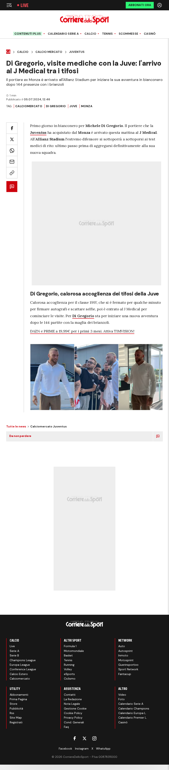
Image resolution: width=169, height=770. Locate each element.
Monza (86, 106)
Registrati (16, 722)
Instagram (82, 748)
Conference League (23, 669)
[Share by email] (11, 161)
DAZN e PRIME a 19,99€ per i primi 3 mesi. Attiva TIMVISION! (82, 331)
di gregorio (56, 106)
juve (73, 106)
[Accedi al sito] (160, 5)
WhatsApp (103, 748)
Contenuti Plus (27, 34)
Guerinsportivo (128, 665)
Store (13, 704)
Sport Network (128, 669)
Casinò (150, 34)
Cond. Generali (74, 722)
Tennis (107, 34)
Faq (66, 727)
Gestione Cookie (75, 708)
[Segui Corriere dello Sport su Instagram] (94, 738)
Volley (68, 669)
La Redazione (73, 699)
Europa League (20, 665)
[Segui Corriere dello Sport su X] (84, 738)
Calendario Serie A (63, 34)
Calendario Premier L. (132, 717)
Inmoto (123, 655)
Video (122, 694)
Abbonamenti (19, 694)
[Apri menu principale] (9, 5)
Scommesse (128, 34)
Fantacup (124, 674)
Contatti (69, 694)
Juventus (76, 52)
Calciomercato (28, 106)
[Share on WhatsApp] (11, 150)
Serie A (14, 651)
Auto (121, 646)
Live (24, 5)
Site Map (16, 717)
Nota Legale (72, 704)
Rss (12, 713)
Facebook (65, 748)
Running (69, 665)
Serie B (14, 655)
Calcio (90, 34)
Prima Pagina (18, 699)
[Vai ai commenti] (11, 186)
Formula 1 (70, 646)
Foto (121, 699)
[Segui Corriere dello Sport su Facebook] (74, 738)
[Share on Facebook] (11, 128)
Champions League (23, 660)
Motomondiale (74, 651)
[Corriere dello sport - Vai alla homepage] (84, 19)
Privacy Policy (73, 717)
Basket (68, 655)
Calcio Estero (19, 674)
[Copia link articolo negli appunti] (11, 172)
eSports (69, 674)
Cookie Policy (73, 713)
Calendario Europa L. (132, 713)
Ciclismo (69, 678)
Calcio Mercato (48, 52)
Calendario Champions (133, 708)
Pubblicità (16, 708)
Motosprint (126, 660)
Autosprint (125, 651)
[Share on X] (11, 139)
